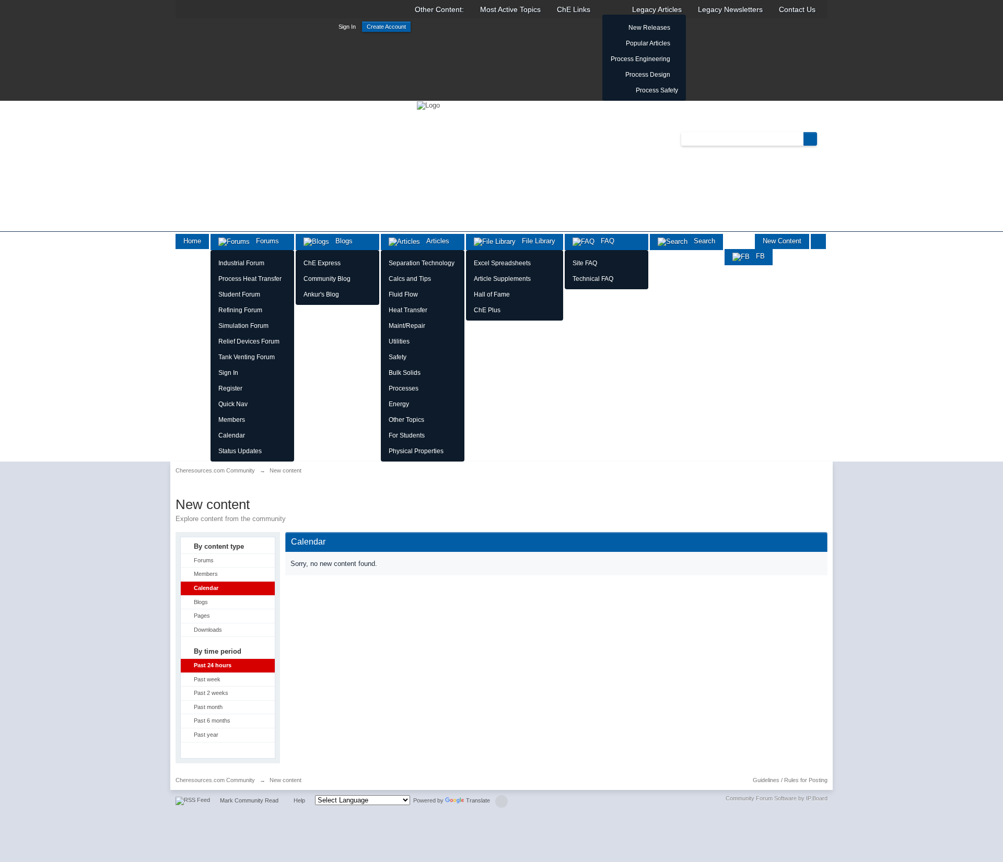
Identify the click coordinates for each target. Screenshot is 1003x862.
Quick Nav (233, 404)
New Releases (649, 27)
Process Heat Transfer (250, 278)
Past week (207, 679)
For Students (407, 435)
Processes (403, 388)
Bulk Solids (405, 372)
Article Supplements (502, 278)
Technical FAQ (593, 278)
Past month (208, 707)
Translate (478, 800)
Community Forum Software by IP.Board (776, 798)
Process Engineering (640, 59)
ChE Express (322, 263)
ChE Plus (487, 310)
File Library (535, 241)
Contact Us (797, 9)
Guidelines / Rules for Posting (790, 780)
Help (299, 800)
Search (701, 241)
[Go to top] (501, 801)
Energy (399, 404)
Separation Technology (421, 263)
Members (231, 419)
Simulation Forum (243, 325)
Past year (206, 734)
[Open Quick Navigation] (818, 241)
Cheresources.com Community (215, 780)
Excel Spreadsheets (502, 263)
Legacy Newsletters (730, 9)
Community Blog (327, 278)
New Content (782, 241)
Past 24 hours (212, 665)
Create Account (386, 26)
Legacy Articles (657, 9)
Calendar (231, 435)
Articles (434, 241)
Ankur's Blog (321, 294)
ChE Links (573, 9)
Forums (264, 241)
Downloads (208, 630)
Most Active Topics (510, 9)
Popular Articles (648, 43)
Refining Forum (240, 310)
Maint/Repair (407, 325)
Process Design (647, 74)
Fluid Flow (403, 294)
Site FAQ (585, 263)
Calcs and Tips (410, 278)
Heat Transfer (408, 310)
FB (757, 256)
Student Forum (239, 294)
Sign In (347, 26)
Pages (202, 615)
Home (192, 241)
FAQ (604, 241)
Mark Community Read (249, 800)
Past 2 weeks (211, 693)
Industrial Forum (241, 263)
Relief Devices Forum (248, 341)
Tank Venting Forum (246, 357)
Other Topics (406, 419)
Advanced (823, 138)
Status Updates (240, 451)
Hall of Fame (492, 294)
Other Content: (439, 9)
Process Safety (657, 90)
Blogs (341, 241)
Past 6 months (212, 720)
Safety (397, 357)
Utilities (399, 341)
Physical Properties (416, 451)
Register (230, 388)
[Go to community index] (428, 105)
